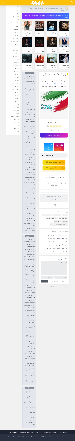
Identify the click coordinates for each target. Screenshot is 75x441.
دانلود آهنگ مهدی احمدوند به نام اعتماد (30, 301)
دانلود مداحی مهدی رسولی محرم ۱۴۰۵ (30, 411)
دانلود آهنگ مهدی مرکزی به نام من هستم (29, 203)
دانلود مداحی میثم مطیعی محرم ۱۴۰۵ (30, 392)
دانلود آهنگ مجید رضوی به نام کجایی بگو (29, 255)
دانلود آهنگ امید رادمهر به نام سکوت (29, 193)
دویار (18, 131)
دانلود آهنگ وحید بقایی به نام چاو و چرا (29, 127)
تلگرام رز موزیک (48, 147)
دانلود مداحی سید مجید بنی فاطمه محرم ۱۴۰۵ (29, 407)
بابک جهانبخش (15, 83)
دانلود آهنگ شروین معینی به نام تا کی (30, 104)
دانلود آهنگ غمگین (25, 432)
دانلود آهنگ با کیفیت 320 (53, 162)
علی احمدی (56, 221)
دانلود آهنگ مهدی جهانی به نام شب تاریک (29, 77)
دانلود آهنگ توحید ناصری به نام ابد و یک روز (30, 114)
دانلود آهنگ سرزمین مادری (51, 218)
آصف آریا (17, 35)
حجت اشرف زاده (15, 116)
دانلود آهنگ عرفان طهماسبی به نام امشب (30, 291)
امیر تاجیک (16, 59)
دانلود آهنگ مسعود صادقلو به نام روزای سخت (30, 281)
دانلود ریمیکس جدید (36, 432)
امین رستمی (16, 71)
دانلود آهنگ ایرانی (46, 215)
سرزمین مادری (64, 221)
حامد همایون (16, 110)
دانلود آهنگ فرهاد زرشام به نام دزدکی (29, 89)
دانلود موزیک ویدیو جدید (50, 432)
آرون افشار (16, 32)
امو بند (17, 53)
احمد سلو (17, 44)
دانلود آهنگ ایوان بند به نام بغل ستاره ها (29, 208)
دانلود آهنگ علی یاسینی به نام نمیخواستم (29, 296)
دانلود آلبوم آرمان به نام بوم (29, 183)
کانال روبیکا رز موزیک (54, 135)
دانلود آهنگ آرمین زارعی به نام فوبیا (29, 275)
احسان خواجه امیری (14, 41)
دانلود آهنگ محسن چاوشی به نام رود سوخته (30, 83)
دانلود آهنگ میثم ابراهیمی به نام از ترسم (29, 94)
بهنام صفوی (16, 95)
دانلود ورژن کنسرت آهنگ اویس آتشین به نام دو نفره (29, 121)
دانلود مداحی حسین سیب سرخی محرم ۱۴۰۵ (29, 402)
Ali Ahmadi (64, 215)
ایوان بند (17, 77)
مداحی (17, 19)
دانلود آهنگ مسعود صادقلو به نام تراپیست (30, 331)
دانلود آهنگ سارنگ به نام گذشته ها (30, 198)
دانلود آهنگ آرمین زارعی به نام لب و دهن (29, 306)
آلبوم (18, 13)
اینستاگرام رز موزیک (58, 146)
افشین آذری (16, 50)
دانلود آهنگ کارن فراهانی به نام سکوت (30, 173)
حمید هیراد (16, 128)
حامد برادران (16, 107)
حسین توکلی (16, 119)
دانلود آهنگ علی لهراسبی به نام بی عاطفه (29, 352)
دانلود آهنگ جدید (62, 81)
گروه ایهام (16, 80)
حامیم (17, 113)
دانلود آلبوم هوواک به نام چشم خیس (30, 137)
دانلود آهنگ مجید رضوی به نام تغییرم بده (29, 364)
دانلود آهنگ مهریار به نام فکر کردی (29, 163)
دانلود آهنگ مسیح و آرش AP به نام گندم (30, 270)
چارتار (17, 104)
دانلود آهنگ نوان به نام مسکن (29, 260)
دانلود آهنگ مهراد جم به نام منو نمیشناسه (29, 286)
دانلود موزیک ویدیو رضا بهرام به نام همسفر (29, 99)
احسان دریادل (16, 38)
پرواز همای (16, 101)
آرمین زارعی (16, 29)
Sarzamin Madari (56, 215)
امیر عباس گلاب (15, 62)
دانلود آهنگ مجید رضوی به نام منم (31, 245)
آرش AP (17, 74)
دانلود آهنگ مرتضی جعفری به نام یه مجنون (29, 229)
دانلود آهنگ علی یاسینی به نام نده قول (29, 250)
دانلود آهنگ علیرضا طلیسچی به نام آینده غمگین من (30, 358)
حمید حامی (16, 122)
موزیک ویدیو (16, 16)
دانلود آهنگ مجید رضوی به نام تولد (31, 321)
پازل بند (17, 98)
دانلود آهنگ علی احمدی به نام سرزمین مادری (56, 74)
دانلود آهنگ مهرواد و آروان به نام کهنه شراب (30, 178)
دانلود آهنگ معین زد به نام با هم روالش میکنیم (29, 369)
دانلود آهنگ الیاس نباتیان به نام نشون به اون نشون (30, 147)
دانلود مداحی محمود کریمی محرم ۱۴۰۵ (30, 397)
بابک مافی (16, 86)
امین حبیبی (16, 68)
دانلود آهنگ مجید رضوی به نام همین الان (29, 265)
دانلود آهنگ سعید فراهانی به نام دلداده (30, 153)
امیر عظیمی (16, 65)
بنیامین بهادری (15, 89)
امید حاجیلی (16, 56)
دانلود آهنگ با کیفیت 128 (53, 168)
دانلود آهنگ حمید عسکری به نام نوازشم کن (29, 142)
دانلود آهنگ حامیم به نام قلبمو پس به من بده (29, 326)
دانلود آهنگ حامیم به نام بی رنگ (30, 347)
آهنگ (53, 205)
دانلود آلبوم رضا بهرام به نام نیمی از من (29, 316)
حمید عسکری (16, 125)
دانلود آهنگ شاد (13, 432)
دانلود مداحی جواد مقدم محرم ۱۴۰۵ (29, 416)
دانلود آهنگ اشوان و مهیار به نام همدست (30, 311)
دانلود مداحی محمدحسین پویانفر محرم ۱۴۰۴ (30, 422)
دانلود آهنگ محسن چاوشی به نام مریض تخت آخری (30, 341)
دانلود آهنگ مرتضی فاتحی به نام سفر (30, 132)
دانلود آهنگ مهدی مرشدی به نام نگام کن (30, 168)
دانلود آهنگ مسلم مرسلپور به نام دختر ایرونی (30, 213)
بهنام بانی (16, 92)
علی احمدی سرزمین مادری (49, 184)
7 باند (17, 26)
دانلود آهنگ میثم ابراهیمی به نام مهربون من (30, 375)
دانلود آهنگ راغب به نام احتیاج (29, 224)
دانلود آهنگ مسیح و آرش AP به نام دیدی (30, 381)
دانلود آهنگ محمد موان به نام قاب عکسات (29, 109)
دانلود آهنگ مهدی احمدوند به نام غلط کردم (29, 240)
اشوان (17, 47)
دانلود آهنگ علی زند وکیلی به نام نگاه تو (30, 336)
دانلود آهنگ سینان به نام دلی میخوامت (30, 188)
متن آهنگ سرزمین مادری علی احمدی (58, 224)
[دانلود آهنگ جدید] (37, 2)
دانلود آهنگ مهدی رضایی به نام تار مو (30, 158)
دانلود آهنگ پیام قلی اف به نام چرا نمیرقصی (29, 219)
